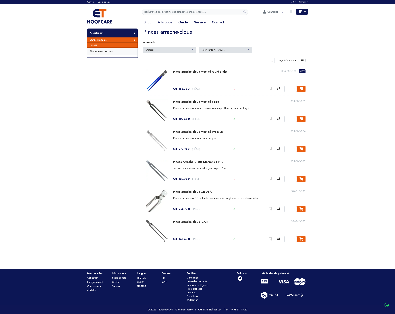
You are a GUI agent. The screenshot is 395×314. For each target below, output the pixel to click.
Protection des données (194, 290)
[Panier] (299, 12)
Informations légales (197, 285)
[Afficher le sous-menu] (134, 33)
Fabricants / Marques (213, 49)
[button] (234, 89)
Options (150, 49)
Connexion (92, 277)
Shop (147, 22)
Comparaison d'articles (94, 288)
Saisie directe (119, 277)
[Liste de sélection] (291, 12)
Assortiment (96, 33)
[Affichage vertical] (302, 60)
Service (200, 22)
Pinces (93, 45)
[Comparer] (278, 89)
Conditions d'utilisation (192, 298)
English (140, 282)
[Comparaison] (284, 12)
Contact (218, 22)
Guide (183, 22)
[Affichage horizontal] (306, 60)
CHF (292, 1)
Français (302, 1)
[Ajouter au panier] (301, 89)
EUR (164, 278)
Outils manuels (98, 40)
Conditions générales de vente (197, 279)
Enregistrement (95, 282)
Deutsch (141, 278)
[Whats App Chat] (387, 305)
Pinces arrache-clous (101, 51)
